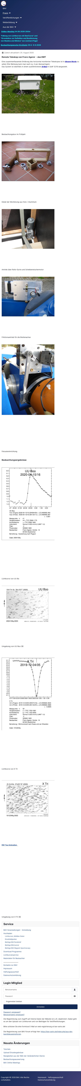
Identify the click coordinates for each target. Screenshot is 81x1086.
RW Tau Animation (10, 845)
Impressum (7, 968)
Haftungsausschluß (11, 972)
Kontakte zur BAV (10, 965)
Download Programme (12, 951)
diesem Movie (71, 61)
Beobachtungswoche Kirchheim (14, 45)
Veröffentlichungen (11, 18)
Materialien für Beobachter (14, 958)
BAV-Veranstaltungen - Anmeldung (17, 930)
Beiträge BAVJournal (12, 945)
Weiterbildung (9, 22)
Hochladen (7, 933)
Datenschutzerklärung (12, 975)
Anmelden (41, 1007)
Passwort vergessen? (11, 1012)
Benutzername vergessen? (13, 1015)
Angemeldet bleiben (14, 1001)
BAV (4, 8)
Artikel (44, 67)
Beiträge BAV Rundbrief (13, 942)
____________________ (10, 962)
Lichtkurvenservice (10, 955)
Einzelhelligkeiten (11, 939)
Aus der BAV (8, 27)
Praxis (5, 13)
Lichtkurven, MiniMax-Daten (14, 936)
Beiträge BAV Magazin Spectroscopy (17, 948)
